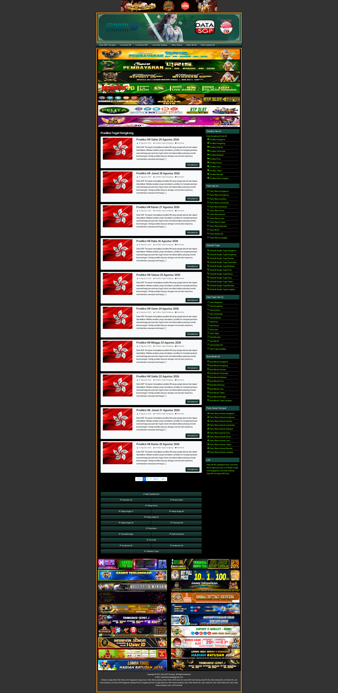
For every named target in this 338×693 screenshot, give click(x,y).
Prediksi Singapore (217, 139)
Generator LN (127, 500)
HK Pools (225, 474)
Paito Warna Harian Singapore (222, 413)
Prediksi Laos (215, 167)
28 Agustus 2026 (145, 143)
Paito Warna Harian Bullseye (221, 429)
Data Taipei (214, 333)
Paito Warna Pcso (216, 211)
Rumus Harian (177, 500)
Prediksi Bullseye (216, 155)
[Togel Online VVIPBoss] (169, 54)
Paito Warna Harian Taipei (220, 444)
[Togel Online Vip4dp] (205, 587)
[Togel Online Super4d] (169, 77)
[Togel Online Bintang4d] (132, 620)
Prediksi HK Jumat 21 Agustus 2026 (158, 410)
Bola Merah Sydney (217, 369)
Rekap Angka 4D (127, 523)
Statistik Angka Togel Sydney (221, 258)
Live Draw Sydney (159, 45)
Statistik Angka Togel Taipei (221, 282)
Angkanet (125, 683)
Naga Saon (142, 680)
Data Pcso (213, 322)
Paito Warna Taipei (217, 222)
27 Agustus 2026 (145, 177)
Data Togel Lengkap (217, 349)
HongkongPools (161, 683)
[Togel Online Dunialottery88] (205, 598)
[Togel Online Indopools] (205, 643)
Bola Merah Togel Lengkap (220, 401)
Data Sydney (214, 310)
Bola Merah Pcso (216, 381)
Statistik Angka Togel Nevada (221, 286)
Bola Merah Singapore (218, 362)
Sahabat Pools (223, 465)
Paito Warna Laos (216, 218)
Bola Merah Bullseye (218, 377)
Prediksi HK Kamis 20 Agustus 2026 (157, 444)
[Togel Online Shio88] (205, 654)
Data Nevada (214, 337)
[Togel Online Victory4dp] (132, 575)
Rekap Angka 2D (152, 517)
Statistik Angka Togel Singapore (222, 251)
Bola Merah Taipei (217, 393)
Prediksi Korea (215, 163)
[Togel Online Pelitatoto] (169, 110)
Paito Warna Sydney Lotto (178, 683)
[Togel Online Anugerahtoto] (205, 609)
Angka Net (112, 680)
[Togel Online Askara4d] (132, 609)
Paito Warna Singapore (219, 191)
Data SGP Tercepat (107, 45)
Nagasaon (133, 680)
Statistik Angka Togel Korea (221, 274)
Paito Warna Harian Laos (219, 441)
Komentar (180, 143)
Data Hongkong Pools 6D (216, 136)
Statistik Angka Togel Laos (220, 278)
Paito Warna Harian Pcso (219, 433)
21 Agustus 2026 (145, 380)
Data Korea (214, 326)
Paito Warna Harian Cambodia (222, 425)
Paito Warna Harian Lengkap (221, 452)
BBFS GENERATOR (152, 494)
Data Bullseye (215, 318)
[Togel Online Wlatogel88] (132, 631)
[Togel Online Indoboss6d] (205, 564)
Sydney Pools (135, 683)
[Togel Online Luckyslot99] (205, 575)
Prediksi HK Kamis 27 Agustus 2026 (157, 207)
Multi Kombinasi (177, 534)
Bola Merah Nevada (217, 397)
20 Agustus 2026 (145, 414)
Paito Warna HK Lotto (197, 683)
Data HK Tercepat (213, 474)
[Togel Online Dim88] (169, 66)
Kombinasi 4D (126, 546)
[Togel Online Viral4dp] (169, 122)
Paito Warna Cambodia (219, 203)
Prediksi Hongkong (217, 143)
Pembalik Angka (127, 534)
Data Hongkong (215, 306)
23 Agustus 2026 (145, 312)
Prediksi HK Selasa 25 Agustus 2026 (158, 274)
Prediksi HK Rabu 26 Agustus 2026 (157, 241)
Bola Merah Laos (216, 389)
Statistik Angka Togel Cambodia (222, 262)
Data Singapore (216, 302)
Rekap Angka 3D (177, 511)
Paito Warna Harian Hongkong (221, 417)
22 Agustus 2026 (145, 346)
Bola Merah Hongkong (218, 366)
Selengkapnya (192, 165)
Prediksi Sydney (216, 147)
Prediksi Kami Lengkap (218, 178)
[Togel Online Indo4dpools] (132, 665)
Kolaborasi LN (177, 546)
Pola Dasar (152, 528)
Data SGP (186, 680)
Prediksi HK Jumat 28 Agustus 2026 (158, 173)
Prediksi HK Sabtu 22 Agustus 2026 (157, 376)
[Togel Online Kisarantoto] (169, 99)
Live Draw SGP (141, 45)
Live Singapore (212, 471)
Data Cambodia (216, 314)
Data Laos (213, 329)
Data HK (179, 680)
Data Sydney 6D (216, 345)
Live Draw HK (125, 45)
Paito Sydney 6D (208, 45)
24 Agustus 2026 (145, 278)
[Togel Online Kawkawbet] (132, 587)
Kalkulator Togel (152, 551)
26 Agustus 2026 (145, 211)
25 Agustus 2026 (145, 245)
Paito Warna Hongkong (219, 195)
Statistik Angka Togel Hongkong (222, 254)
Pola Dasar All (177, 523)
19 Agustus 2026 (145, 448)
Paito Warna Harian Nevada (220, 448)
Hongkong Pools (216, 468)
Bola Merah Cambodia (218, 373)
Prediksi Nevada (216, 174)
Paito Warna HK (123, 680)
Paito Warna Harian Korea (220, 437)
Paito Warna (177, 45)
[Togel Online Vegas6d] (132, 598)
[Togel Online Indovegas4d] (205, 665)
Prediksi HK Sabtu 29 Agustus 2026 (157, 139)
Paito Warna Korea (217, 214)
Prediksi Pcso (215, 159)
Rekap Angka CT (127, 511)
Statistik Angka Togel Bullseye (222, 266)
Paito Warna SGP (169, 680)
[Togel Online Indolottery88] (205, 620)
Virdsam (104, 680)
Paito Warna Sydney (217, 199)
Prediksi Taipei (215, 171)
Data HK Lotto (211, 683)
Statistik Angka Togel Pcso (220, 270)
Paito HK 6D (191, 45)
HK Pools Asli (177, 685)
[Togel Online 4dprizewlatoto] (132, 643)
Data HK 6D (214, 341)
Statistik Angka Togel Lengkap (222, 289)
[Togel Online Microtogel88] (132, 564)
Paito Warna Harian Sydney (220, 421)
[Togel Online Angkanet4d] (205, 631)
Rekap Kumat (152, 506)
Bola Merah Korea (216, 385)
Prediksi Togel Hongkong (117, 133)
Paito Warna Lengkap (218, 238)
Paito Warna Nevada (218, 226)
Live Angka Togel (231, 468)
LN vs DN (152, 540)
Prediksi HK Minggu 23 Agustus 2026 (158, 342)
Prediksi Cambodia (217, 151)
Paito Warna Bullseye (218, 207)
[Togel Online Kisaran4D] (169, 88)
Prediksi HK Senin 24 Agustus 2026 (157, 308)
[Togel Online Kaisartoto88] (132, 654)
